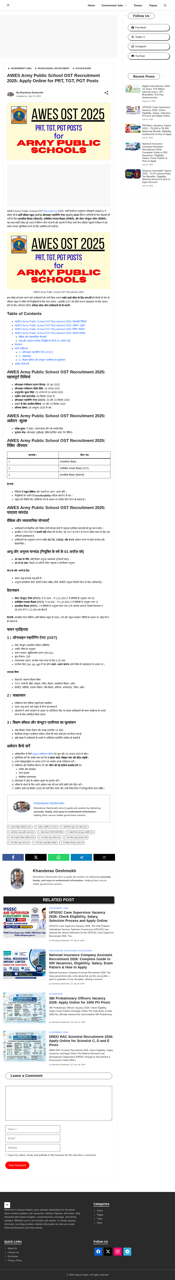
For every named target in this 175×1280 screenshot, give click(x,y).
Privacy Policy (15, 1260)
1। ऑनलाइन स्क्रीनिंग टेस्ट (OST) (36, 352)
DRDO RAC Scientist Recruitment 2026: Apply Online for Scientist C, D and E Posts (81, 1041)
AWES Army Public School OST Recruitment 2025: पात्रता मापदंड (50, 333)
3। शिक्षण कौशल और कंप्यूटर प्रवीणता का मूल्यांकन (42, 359)
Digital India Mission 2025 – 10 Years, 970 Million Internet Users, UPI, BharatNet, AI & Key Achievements (157, 92)
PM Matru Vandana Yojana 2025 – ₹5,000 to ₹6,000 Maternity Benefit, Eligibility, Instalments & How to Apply (157, 129)
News (99, 1222)
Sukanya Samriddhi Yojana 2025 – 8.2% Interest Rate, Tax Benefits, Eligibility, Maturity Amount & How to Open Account (156, 176)
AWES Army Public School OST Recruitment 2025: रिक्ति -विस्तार (50, 329)
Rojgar (100, 1214)
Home (91, 5)
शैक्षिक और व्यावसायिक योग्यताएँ (32, 336)
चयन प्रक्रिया (21, 348)
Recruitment (51, 211)
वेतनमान (18, 344)
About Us (12, 1248)
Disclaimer (13, 1256)
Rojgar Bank (85, 951)
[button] (165, 5)
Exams (138, 5)
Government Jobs (112, 5)
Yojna (99, 1218)
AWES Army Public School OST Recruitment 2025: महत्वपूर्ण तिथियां (50, 321)
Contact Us (13, 1252)
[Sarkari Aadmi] (8, 5)
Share (100, 1210)
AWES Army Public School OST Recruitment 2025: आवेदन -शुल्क (50, 325)
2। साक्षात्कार (25, 356)
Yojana (153, 5)
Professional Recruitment (63, 951)
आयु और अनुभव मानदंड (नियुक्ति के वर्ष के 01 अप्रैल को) (44, 340)
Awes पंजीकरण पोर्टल (42, 753)
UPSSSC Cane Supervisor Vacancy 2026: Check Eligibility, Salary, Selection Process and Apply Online (78, 917)
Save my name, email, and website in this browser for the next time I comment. (52, 1155)
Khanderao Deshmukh (31, 92)
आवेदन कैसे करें (22, 363)
